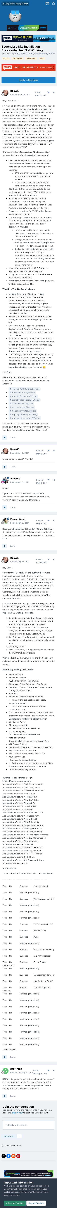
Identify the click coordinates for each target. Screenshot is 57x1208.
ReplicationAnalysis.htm (23, 392)
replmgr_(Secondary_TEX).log (26, 418)
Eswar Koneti (18, 519)
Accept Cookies (15, 1203)
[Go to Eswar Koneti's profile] (5, 521)
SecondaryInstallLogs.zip (24, 411)
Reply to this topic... (18, 1125)
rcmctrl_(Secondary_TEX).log (25, 400)
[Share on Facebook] (8, 1156)
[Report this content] (48, 92)
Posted (20, 94)
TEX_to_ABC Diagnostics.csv (25, 389)
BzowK (7, 53)
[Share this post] (54, 92)
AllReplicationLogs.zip (22, 403)
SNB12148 (16, 1069)
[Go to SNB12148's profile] (5, 1071)
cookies (23, 1186)
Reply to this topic (28, 80)
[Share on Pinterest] (18, 1156)
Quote (12, 437)
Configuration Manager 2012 (41, 53)
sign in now (17, 1113)
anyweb (15, 478)
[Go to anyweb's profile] (5, 480)
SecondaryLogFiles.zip (23, 407)
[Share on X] (4, 1156)
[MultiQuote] (4, 437)
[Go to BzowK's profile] (5, 93)
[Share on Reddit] (13, 1156)
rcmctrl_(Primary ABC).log (24, 396)
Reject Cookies (36, 1203)
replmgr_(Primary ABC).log (24, 414)
